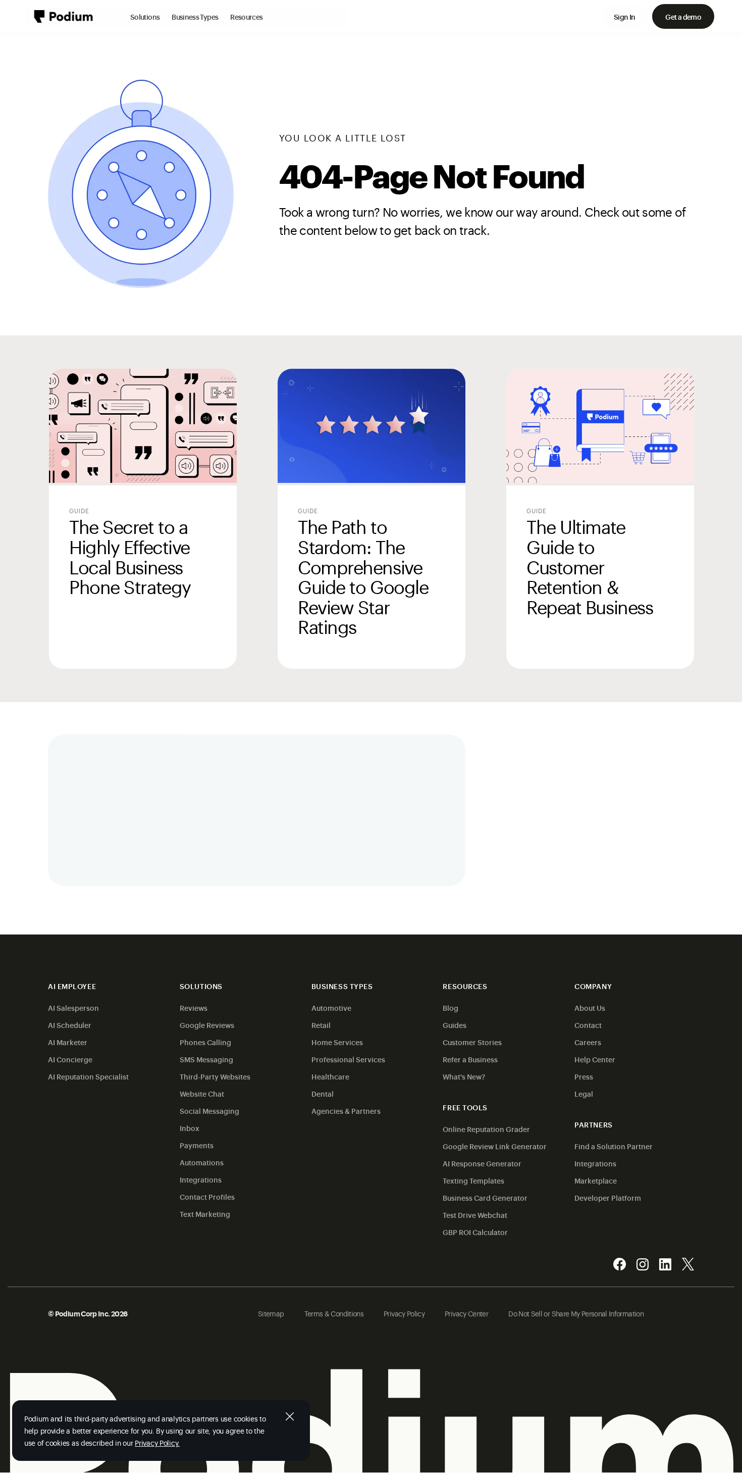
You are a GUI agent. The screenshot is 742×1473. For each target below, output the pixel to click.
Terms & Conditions (333, 1313)
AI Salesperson (73, 1007)
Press (583, 1076)
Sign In (624, 16)
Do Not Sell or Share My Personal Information (576, 1313)
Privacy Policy (404, 1313)
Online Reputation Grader (486, 1129)
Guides (454, 1024)
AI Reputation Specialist (88, 1076)
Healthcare (330, 1076)
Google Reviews (207, 1024)
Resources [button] (246, 16)
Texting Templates (473, 1180)
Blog (450, 1007)
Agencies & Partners (346, 1110)
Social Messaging (209, 1110)
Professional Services (348, 1059)
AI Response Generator (482, 1163)
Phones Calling (205, 1042)
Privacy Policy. (157, 1442)
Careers (587, 1042)
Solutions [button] (145, 16)
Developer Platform (607, 1197)
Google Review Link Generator (495, 1146)
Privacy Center (466, 1313)
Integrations (201, 1179)
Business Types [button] (195, 16)
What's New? (464, 1076)
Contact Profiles (207, 1196)
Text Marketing (205, 1213)
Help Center (594, 1059)
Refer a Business (470, 1059)
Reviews (193, 1007)
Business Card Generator (485, 1197)
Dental (322, 1093)
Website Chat (202, 1093)
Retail (321, 1024)
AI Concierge (70, 1059)
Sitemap (271, 1313)
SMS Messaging (206, 1059)
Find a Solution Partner (613, 1146)
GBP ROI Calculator (475, 1232)
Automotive (331, 1007)
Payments (197, 1145)
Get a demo (683, 16)
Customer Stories (472, 1042)
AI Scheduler (69, 1024)
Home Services (337, 1042)
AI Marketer (67, 1042)
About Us (589, 1007)
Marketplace (595, 1180)
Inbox (189, 1128)
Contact (588, 1024)
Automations (202, 1162)
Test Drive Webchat (475, 1214)
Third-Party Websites (215, 1076)
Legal (583, 1093)
